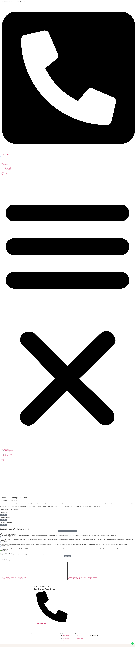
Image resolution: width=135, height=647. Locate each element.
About (3, 163)
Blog (3, 174)
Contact (3, 175)
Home (3, 162)
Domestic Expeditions (8, 165)
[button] (67, 311)
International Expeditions (9, 167)
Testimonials (4, 173)
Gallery (3, 172)
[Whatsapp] (132, 643)
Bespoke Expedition (8, 168)
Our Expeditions (5, 164)
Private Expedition (8, 169)
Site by (103, 645)
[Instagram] (95, 635)
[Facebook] (90, 635)
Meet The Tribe (5, 170)
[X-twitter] (97, 635)
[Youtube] (93, 635)
